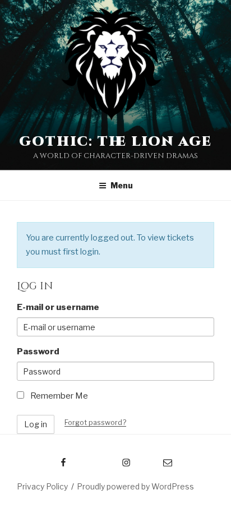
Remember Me (58, 396)
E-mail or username (58, 307)
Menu (121, 185)
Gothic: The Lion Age (115, 142)
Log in (35, 424)
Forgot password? (95, 422)
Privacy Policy (42, 486)
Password (38, 351)
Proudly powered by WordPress (135, 486)
